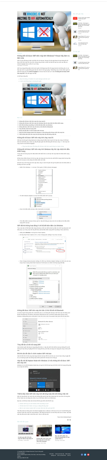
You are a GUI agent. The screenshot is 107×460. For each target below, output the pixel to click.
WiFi (61, 141)
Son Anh (79, 28)
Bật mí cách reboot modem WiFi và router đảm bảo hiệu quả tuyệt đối (37, 408)
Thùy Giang (57, 440)
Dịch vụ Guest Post (61, 455)
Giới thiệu (51, 453)
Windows (19, 53)
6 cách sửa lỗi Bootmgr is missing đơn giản (30, 81)
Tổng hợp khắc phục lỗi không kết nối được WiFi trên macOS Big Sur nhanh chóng (43, 146)
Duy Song (38, 443)
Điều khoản (68, 453)
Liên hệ (69, 455)
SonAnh (79, 20)
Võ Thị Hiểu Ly (20, 440)
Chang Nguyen (20, 65)
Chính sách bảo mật (59, 453)
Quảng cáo (53, 455)
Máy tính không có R (35, 79)
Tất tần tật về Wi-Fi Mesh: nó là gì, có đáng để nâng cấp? (34, 405)
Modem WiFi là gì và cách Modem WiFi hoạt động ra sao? (34, 403)
